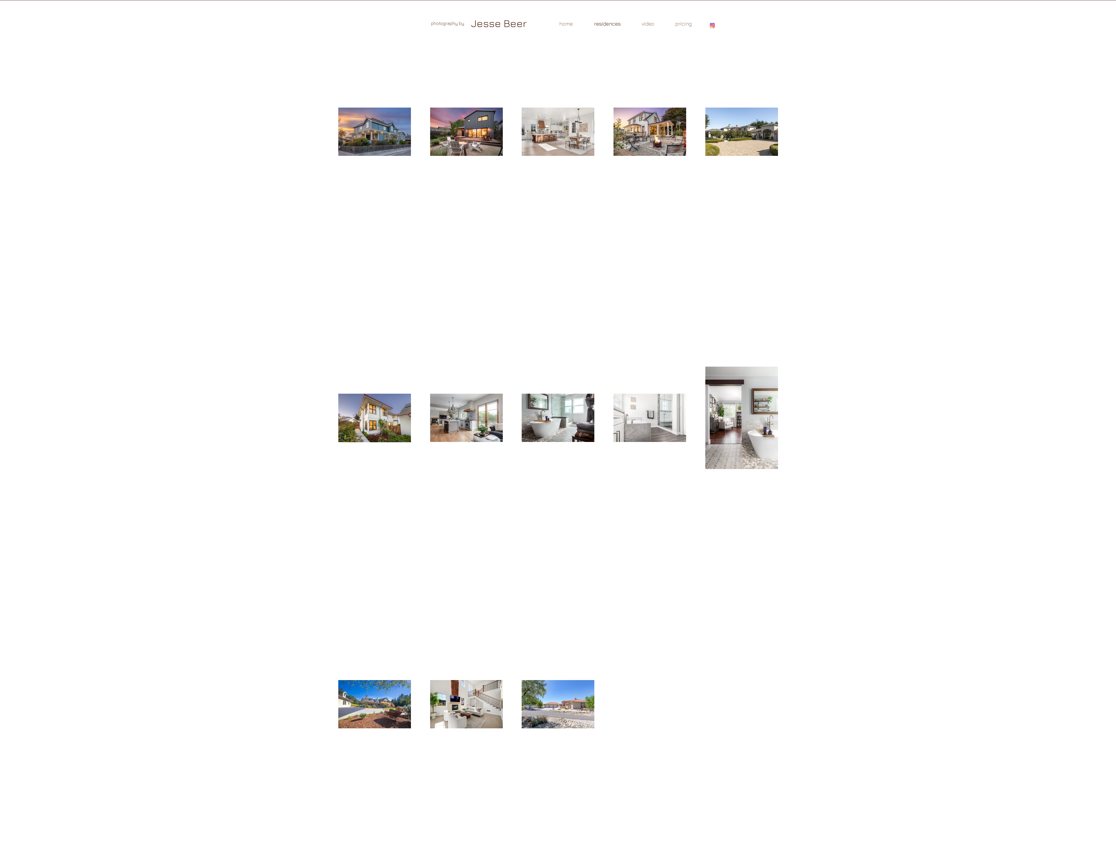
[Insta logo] (712, 25)
